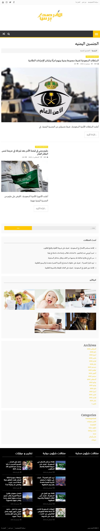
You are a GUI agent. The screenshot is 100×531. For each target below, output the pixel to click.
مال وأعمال (92, 437)
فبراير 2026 (92, 361)
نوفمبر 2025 (92, 370)
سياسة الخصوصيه (93, 2)
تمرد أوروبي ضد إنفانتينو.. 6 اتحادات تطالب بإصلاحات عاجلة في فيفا (71, 253)
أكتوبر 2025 (92, 373)
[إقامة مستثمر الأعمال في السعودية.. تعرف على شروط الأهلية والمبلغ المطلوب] (60, 465)
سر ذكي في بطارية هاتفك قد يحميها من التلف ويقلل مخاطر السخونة (71, 258)
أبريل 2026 (92, 355)
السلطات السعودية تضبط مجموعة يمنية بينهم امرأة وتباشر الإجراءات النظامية (63, 60)
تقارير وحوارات (91, 422)
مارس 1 (94, 404)
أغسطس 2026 (91, 349)
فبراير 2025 (92, 398)
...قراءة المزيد (92, 134)
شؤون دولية (92, 428)
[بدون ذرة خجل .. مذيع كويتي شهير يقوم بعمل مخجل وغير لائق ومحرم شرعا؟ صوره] (27, 512)
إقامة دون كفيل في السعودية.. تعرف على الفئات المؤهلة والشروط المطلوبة (69, 268)
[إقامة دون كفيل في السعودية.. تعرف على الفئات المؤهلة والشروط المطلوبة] (60, 496)
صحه (94, 434)
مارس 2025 (92, 395)
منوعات (94, 440)
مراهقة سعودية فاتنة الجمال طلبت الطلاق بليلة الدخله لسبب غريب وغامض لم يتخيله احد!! (12, 481)
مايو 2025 (93, 389)
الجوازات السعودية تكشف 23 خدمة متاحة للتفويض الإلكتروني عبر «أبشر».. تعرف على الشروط (45, 512)
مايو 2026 (93, 352)
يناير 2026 (93, 364)
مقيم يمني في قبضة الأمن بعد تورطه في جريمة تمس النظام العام (25, 152)
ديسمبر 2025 (92, 367)
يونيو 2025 (92, 385)
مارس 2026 (92, 358)
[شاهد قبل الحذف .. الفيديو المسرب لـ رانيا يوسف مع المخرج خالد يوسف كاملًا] (27, 465)
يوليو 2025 (92, 382)
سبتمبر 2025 (92, 376)
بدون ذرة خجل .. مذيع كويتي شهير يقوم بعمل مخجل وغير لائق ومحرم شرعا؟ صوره (13, 512)
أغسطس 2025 (91, 379)
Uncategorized (92, 57)
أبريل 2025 (92, 392)
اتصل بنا (78, 2)
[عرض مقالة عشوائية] (4, 34)
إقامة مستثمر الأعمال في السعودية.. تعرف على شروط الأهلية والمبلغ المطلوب (68, 248)
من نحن (84, 2)
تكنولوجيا (93, 425)
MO (95, 64)
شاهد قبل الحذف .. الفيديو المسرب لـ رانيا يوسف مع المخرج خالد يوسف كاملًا (13, 465)
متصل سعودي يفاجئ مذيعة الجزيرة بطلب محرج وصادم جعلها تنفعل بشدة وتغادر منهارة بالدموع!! (12, 497)
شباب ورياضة (92, 431)
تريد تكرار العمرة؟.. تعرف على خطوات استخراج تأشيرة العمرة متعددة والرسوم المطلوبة (64, 263)
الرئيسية (94, 51)
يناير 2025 (93, 401)
